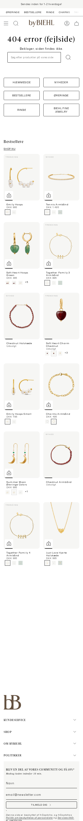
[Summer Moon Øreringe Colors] (22, 454)
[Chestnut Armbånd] (61, 454)
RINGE (50, 12)
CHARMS (64, 12)
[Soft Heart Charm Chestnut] (61, 316)
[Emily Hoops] (22, 177)
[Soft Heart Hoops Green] (22, 245)
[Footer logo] (12, 702)
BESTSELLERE (33, 12)
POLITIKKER (12, 755)
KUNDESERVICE (15, 720)
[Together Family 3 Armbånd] (61, 245)
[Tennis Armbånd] (61, 177)
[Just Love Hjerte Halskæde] (61, 525)
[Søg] (68, 57)
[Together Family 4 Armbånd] (22, 525)
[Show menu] (6, 23)
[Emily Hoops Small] (22, 386)
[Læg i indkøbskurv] (9, 195)
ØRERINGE (12, 12)
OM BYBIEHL (13, 743)
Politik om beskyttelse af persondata (29, 817)
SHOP (8, 732)
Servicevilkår (66, 817)
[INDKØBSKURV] (76, 23)
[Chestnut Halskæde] (22, 316)
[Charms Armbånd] (61, 386)
